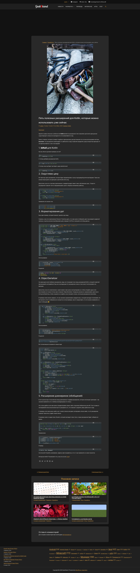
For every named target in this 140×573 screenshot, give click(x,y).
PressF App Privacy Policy (10, 548)
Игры (82, 500)
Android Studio (65, 549)
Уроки (71, 560)
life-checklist (52, 553)
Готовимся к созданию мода (82, 519)
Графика (58, 557)
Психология (128, 557)
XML (129, 553)
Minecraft (63, 553)
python (82, 553)
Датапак (73, 557)
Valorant (119, 553)
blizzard (73, 549)
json (120, 549)
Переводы (48, 500)
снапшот (100, 560)
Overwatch (75, 553)
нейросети (93, 560)
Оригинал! (41, 130)
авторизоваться (67, 534)
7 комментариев (76, 500)
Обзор (109, 557)
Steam (97, 553)
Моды (97, 557)
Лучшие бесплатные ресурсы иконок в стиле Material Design (50, 497)
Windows (125, 553)
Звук (78, 557)
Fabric (92, 549)
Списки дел (65, 560)
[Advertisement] (70, 20)
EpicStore (86, 549)
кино (87, 560)
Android (65, 126)
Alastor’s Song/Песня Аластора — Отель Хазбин (51, 519)
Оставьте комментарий (39, 500)
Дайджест (66, 557)
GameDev (104, 549)
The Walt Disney (105, 553)
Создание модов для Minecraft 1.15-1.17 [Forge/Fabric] (85, 497)
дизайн (82, 560)
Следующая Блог (97, 472)
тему (68, 456)
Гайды (51, 557)
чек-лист (118, 560)
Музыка (102, 557)
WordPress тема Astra (81, 570)
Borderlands (80, 549)
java (112, 549)
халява (112, 560)
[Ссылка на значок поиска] (105, 7)
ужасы (106, 560)
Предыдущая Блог (43, 472)
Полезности (117, 557)
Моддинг (87, 557)
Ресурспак (52, 560)
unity (113, 553)
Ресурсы (58, 560)
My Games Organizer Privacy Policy (13, 559)
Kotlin (69, 126)
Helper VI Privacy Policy (10, 552)
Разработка (55, 500)
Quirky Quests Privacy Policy (11, 563)
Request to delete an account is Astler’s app (15, 556)
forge (97, 549)
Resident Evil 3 (89, 553)
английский (76, 560)
